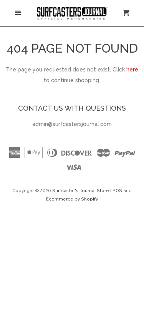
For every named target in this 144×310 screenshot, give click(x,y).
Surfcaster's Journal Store (80, 190)
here (132, 69)
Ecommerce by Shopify (72, 199)
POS (117, 190)
